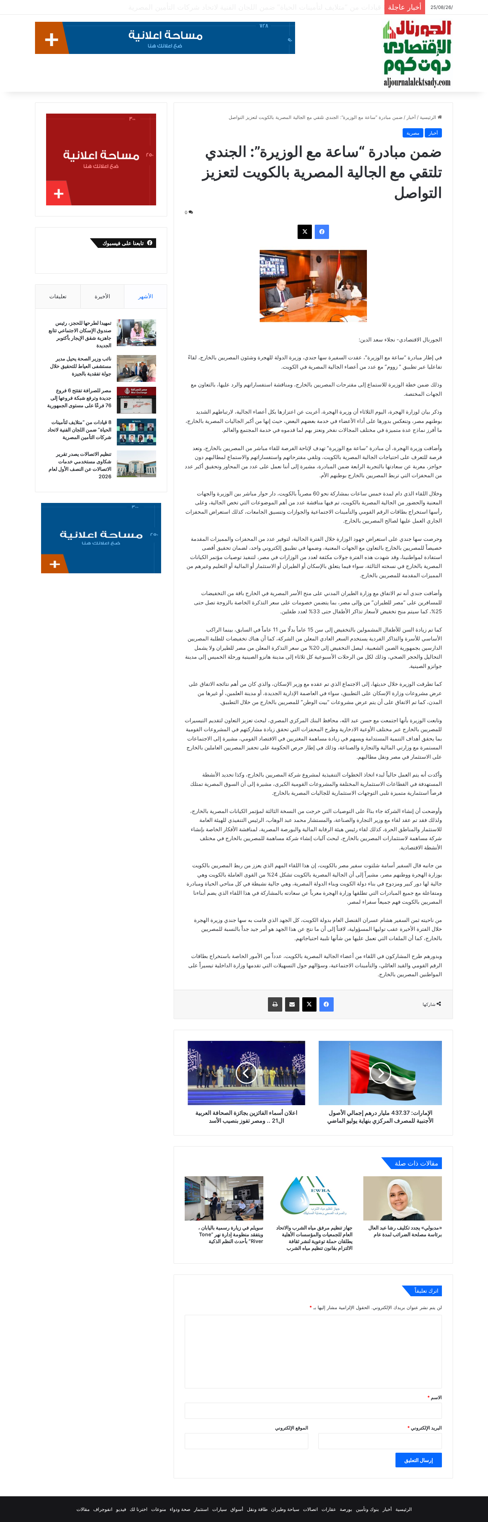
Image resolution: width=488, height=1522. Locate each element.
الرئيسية (429, 117)
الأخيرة (102, 296)
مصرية (413, 133)
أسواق (236, 1509)
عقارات (329, 1509)
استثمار (201, 1509)
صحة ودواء (180, 1509)
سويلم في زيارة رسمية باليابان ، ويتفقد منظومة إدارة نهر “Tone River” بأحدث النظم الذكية (230, 1234)
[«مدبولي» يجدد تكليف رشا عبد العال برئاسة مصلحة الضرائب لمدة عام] (402, 1198)
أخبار (411, 117)
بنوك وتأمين (367, 1509)
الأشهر (145, 296)
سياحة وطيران (285, 1509)
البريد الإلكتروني (424, 1428)
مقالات (83, 1509)
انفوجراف (103, 1509)
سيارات (219, 1509)
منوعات (158, 1509)
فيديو (121, 1509)
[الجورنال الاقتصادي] (417, 54)
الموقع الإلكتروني (291, 1428)
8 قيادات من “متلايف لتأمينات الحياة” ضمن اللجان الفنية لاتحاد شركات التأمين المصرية (251, 7)
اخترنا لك (139, 1509)
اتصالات (310, 1509)
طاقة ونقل (257, 1509)
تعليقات (57, 296)
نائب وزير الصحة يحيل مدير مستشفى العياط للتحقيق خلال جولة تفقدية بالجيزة (80, 365)
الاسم (434, 1397)
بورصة (346, 1509)
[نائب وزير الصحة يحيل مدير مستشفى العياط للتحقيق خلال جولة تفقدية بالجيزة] (136, 368)
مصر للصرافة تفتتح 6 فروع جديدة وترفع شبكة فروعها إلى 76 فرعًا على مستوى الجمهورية (79, 397)
